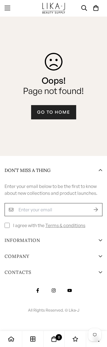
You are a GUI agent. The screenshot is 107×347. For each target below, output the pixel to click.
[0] (54, 339)
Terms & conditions (65, 225)
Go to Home (53, 112)
